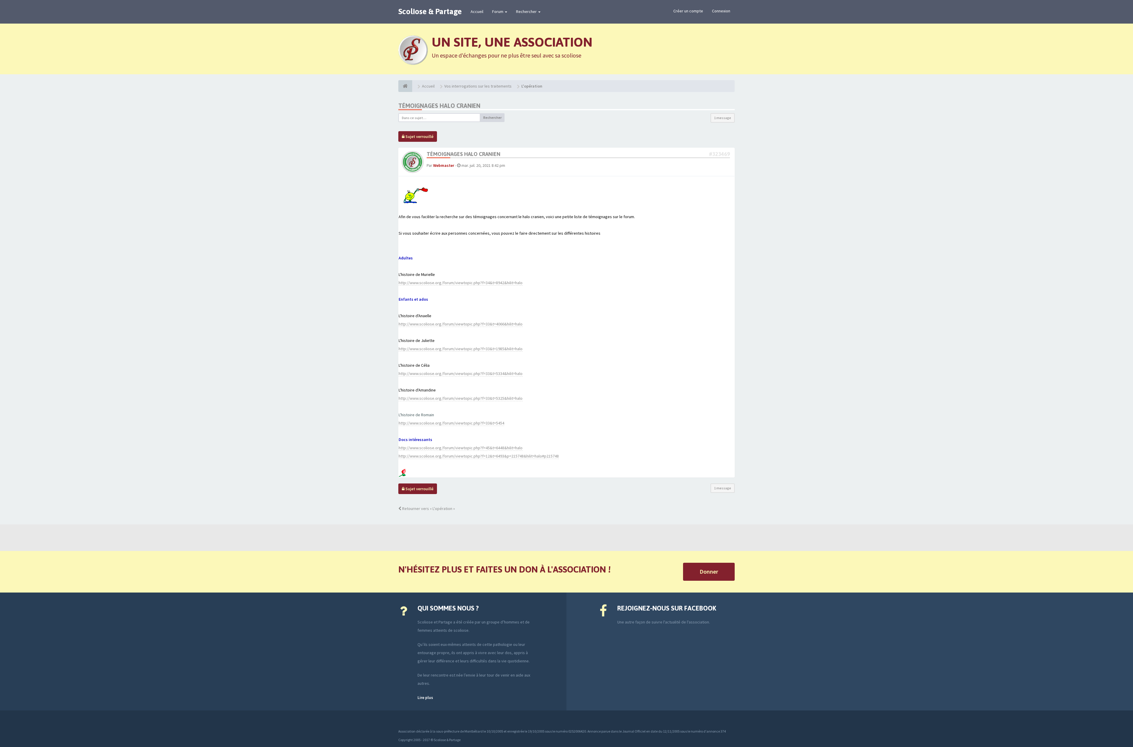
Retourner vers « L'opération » (428, 508)
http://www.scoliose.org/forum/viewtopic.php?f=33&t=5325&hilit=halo (461, 398)
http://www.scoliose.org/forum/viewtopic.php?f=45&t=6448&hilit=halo (461, 447)
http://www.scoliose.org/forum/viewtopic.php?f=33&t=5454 (451, 423)
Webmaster (443, 165)
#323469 (719, 154)
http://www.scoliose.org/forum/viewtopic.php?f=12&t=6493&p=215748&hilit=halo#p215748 (479, 456)
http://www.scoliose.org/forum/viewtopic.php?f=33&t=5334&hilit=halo (461, 373)
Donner (709, 571)
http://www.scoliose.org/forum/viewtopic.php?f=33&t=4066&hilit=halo (461, 324)
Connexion (721, 11)
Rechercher (527, 11)
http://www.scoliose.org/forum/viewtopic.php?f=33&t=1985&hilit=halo (461, 348)
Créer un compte (688, 11)
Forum (498, 11)
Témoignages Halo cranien (439, 105)
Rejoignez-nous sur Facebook (666, 608)
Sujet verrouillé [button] (419, 136)
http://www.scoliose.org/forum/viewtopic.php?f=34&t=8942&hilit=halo (461, 282)
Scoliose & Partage (430, 11)
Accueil (477, 11)
